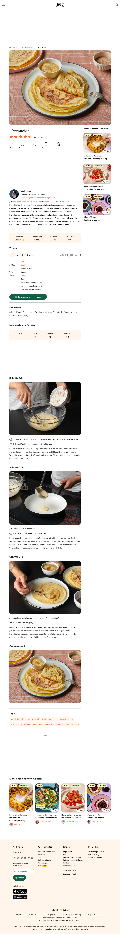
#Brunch (14, 724)
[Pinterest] (28, 857)
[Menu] (3, 4)
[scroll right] (114, 796)
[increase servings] (22, 255)
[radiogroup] (21, 137)
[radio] (11, 137)
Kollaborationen (44, 860)
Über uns (41, 854)
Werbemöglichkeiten (96, 851)
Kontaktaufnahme (95, 857)
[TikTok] (21, 857)
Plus (42, 866)
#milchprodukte (72, 724)
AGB (64, 854)
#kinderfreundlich (18, 719)
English (75, 874)
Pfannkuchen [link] (41, 47)
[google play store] (23, 897)
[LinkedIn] (32, 857)
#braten (59, 724)
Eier (22, 261)
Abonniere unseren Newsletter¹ (20, 864)
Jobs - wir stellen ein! (46, 851)
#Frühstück (25, 724)
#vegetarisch (33, 719)
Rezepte (12, 47)
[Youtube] (25, 857)
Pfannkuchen (28, 47)
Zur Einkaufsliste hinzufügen (29, 297)
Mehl (23, 275)
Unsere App (42, 863)
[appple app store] (23, 892)
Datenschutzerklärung (72, 857)
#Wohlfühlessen (66, 719)
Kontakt (66, 863)
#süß (44, 719)
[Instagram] (18, 857)
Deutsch (66, 874)
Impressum (67, 851)
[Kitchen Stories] (60, 5)
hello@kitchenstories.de (95, 915)
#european (37, 724)
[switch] (70, 255)
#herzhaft (49, 724)
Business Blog (93, 854)
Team (40, 857)
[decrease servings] (12, 255)
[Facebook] (15, 857)
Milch (23, 265)
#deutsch (53, 719)
